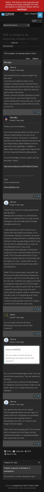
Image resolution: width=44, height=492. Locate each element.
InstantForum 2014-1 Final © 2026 (26, 486)
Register (34, 14)
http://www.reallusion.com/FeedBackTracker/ (21, 166)
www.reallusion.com (11, 187)
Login (26, 14)
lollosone (14, 43)
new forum (22, 9)
